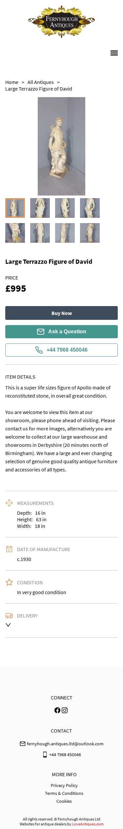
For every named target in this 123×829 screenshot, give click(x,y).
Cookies (64, 801)
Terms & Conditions (64, 793)
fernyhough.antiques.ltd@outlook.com (65, 744)
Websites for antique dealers (43, 823)
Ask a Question (67, 331)
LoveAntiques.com (88, 823)
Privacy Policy (64, 785)
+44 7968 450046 (67, 350)
